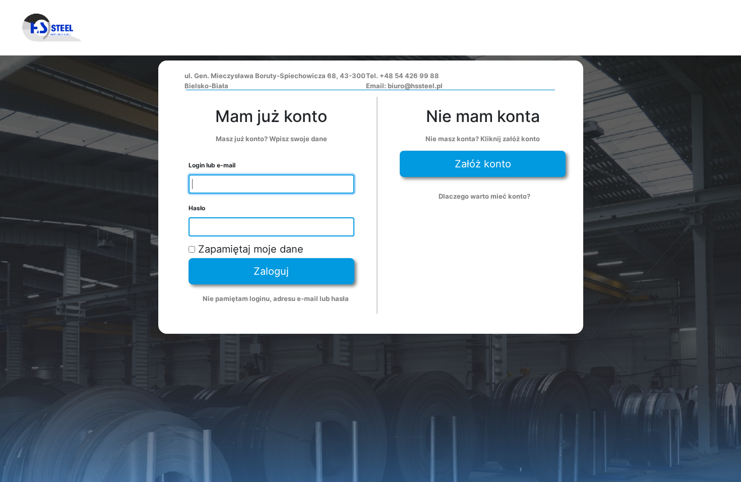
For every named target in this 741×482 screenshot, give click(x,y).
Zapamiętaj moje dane (249, 249)
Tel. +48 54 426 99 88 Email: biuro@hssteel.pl (404, 81)
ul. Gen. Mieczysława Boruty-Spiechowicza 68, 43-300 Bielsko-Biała (274, 81)
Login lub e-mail (212, 165)
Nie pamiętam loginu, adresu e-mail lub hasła (276, 298)
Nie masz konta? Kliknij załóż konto (482, 139)
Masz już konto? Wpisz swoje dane (271, 139)
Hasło (197, 208)
